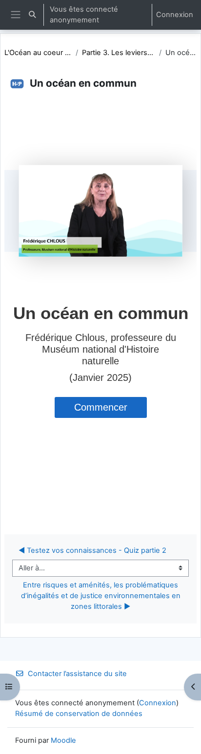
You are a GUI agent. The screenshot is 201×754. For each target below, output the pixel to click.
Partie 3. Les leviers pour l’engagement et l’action (118, 52)
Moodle (63, 740)
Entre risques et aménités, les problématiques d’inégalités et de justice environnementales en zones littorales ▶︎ (101, 596)
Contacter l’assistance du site (77, 673)
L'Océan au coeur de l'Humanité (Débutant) (38, 52)
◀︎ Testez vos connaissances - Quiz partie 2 (92, 550)
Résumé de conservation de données (78, 713)
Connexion (174, 14)
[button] (32, 15)
